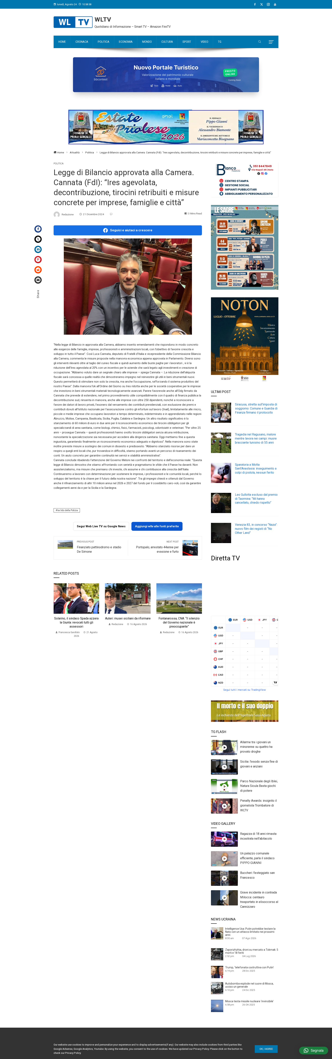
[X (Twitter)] (261, 4)
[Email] (38, 280)
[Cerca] (259, 42)
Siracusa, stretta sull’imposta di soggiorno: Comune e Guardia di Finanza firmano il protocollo (256, 408)
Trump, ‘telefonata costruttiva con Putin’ (249, 967)
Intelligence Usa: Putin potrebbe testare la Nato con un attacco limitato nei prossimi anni (250, 931)
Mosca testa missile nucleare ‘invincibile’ (249, 1001)
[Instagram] (268, 4)
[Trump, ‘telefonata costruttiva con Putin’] (217, 972)
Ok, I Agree (266, 1048)
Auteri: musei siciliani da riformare (128, 618)
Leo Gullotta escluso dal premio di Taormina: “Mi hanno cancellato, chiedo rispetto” (256, 499)
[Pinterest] (38, 259)
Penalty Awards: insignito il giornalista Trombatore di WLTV (258, 805)
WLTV (103, 19)
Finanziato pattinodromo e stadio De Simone (99, 546)
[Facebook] (254, 4)
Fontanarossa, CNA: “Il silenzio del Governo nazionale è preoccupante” (179, 622)
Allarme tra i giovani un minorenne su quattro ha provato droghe (256, 747)
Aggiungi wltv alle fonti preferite (157, 526)
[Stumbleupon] (38, 269)
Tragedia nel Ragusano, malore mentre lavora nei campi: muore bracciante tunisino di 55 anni (256, 438)
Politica (58, 163)
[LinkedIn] (38, 249)
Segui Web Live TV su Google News (101, 526)
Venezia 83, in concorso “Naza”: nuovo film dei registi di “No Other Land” (256, 529)
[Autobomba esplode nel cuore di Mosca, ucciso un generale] (217, 988)
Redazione (68, 214)
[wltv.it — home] (73, 22)
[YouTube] (275, 4)
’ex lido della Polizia (67, 510)
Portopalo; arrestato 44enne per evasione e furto (157, 546)
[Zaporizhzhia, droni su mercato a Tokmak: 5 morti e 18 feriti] (217, 954)
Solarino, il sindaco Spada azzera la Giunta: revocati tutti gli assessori (76, 622)
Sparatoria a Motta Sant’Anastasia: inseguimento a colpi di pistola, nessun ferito (255, 469)
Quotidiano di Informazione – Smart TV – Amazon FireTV (133, 26)
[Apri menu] (271, 42)
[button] (313, 1050)
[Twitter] (38, 239)
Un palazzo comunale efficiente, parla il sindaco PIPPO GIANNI (257, 858)
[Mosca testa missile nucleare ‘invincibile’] (217, 1005)
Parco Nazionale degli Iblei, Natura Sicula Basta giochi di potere (259, 786)
